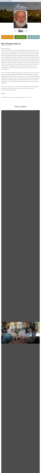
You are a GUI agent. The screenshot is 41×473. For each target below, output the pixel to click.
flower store (30, 97)
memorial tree (14, 97)
